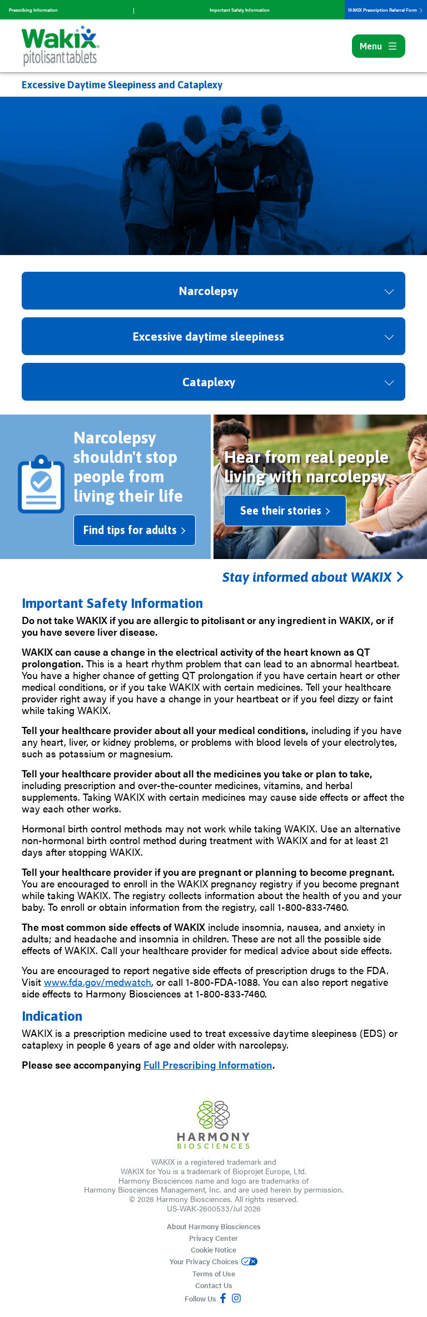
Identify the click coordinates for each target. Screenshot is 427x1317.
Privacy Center (213, 1238)
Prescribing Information (33, 10)
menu (371, 46)
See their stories (280, 510)
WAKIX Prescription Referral (383, 10)
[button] (213, 291)
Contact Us (213, 1285)
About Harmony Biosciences (214, 1226)
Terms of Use (213, 1273)
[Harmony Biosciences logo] (213, 1125)
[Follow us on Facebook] (223, 1298)
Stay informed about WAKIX (308, 577)
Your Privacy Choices (204, 1261)
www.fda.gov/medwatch (97, 981)
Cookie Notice (213, 1249)
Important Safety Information (240, 10)
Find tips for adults (130, 529)
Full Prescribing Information (207, 1064)
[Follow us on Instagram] (236, 1298)
